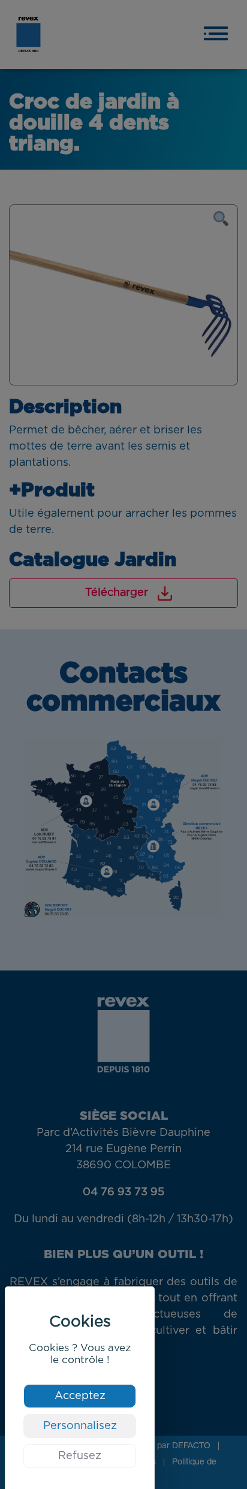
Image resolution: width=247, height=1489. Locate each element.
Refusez (79, 1456)
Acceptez (80, 1396)
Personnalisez (80, 1426)
